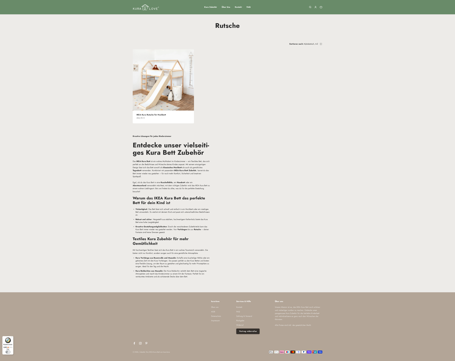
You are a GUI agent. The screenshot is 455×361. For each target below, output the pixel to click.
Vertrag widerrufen (248, 331)
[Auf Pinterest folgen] (146, 343)
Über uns (214, 307)
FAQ (249, 7)
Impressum (215, 320)
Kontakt (238, 7)
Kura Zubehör (210, 7)
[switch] (8, 352)
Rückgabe (240, 320)
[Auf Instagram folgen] (140, 343)
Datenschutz (216, 316)
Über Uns (226, 7)
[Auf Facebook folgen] (134, 343)
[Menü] (12, 337)
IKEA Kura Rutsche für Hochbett (151, 114)
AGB (213, 311)
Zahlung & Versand (244, 316)
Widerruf (240, 325)
